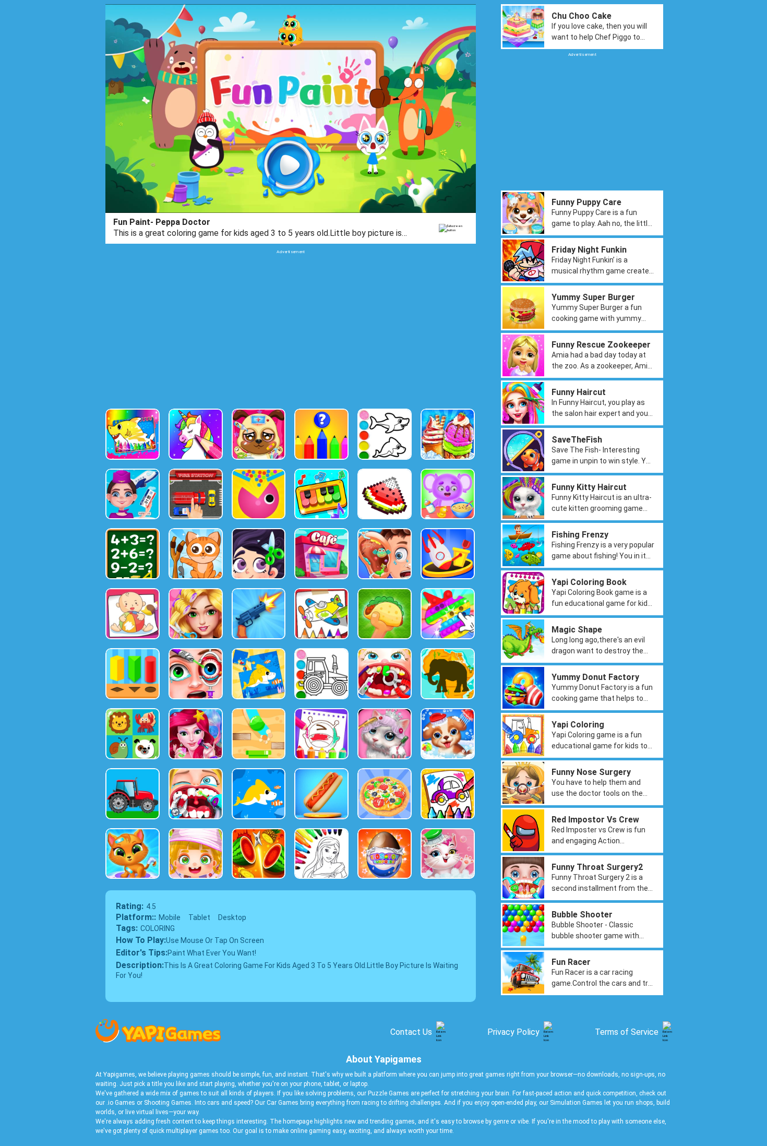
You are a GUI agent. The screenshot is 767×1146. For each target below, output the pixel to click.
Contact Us (411, 1032)
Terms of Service (626, 1032)
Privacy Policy (513, 1032)
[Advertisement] (290, 328)
